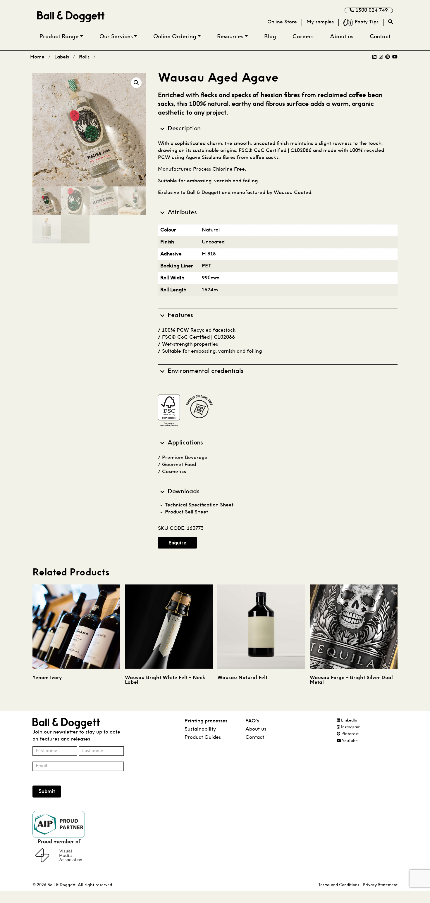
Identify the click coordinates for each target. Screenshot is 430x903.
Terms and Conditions (338, 885)
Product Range (59, 37)
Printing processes (206, 721)
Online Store (282, 22)
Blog (270, 37)
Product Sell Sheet (186, 512)
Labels (61, 57)
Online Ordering (174, 37)
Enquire (177, 542)
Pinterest (349, 734)
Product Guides (203, 737)
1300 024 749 (371, 10)
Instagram (350, 727)
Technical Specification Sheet (199, 505)
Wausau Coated (292, 192)
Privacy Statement (380, 885)
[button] (136, 82)
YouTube (349, 741)
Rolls (84, 57)
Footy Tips (367, 22)
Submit (47, 791)
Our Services (116, 37)
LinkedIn (348, 720)
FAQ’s (252, 721)
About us (341, 37)
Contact (380, 37)
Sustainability (200, 729)
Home (37, 57)
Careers (303, 37)
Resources (230, 37)
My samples (320, 22)
